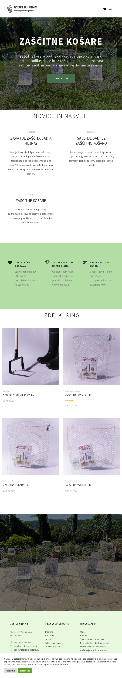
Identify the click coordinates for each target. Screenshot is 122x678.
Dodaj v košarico (30, 358)
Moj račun (49, 635)
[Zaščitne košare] (22, 8)
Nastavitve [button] (10, 670)
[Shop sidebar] (105, 9)
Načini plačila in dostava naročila (95, 643)
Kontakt (84, 635)
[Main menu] (110, 9)
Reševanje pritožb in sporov (93, 650)
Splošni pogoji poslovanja (92, 639)
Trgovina (49, 631)
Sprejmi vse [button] (25, 670)
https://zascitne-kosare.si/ (26, 649)
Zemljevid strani (52, 646)
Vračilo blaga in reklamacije (93, 646)
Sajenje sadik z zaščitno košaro (91, 141)
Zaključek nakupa (53, 643)
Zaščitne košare (31, 200)
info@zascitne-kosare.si (25, 646)
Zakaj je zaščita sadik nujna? (30, 141)
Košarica (49, 639)
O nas (83, 631)
